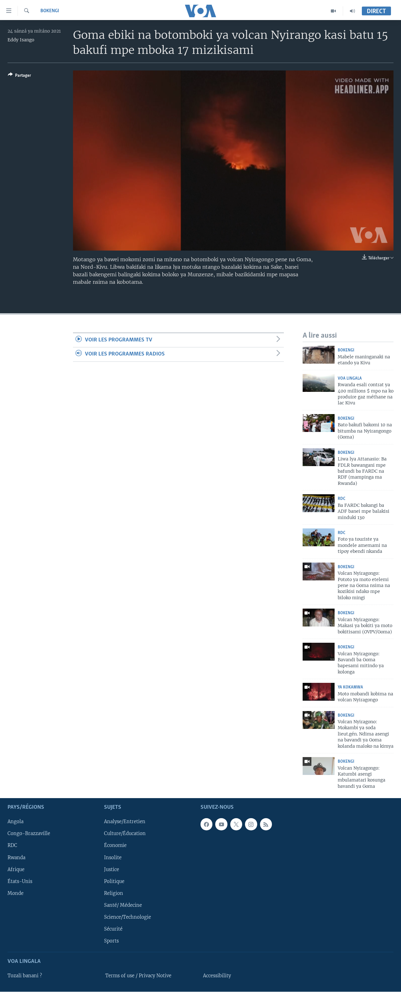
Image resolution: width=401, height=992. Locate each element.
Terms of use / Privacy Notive (138, 976)
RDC (341, 499)
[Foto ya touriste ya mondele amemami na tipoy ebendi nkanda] (319, 537)
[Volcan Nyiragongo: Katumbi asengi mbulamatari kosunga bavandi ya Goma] (319, 766)
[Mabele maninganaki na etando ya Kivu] (319, 355)
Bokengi (49, 10)
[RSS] (266, 824)
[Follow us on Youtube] (221, 824)
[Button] (19, 76)
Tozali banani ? (25, 976)
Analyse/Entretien (124, 822)
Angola (15, 822)
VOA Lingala (350, 379)
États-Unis (20, 881)
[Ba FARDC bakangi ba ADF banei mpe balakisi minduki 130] (319, 503)
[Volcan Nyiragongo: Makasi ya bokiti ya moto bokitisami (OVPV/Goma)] (319, 617)
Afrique (16, 869)
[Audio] (352, 11)
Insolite (113, 857)
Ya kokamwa (350, 687)
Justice (111, 869)
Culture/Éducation (125, 834)
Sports (111, 941)
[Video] (333, 11)
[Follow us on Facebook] (206, 824)
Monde (15, 893)
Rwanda (16, 857)
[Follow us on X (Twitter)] (236, 824)
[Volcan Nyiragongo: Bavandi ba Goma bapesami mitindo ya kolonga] (319, 652)
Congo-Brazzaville (29, 834)
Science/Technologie (127, 917)
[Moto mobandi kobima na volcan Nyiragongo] (319, 692)
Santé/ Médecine (123, 905)
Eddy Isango (21, 40)
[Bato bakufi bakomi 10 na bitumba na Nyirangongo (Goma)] (319, 423)
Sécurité (113, 929)
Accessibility (217, 976)
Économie (115, 846)
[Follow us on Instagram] (251, 824)
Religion (113, 893)
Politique (114, 881)
